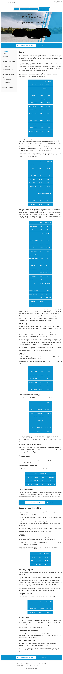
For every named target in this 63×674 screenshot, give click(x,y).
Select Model (24, 9)
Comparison (6, 51)
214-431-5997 (59, 4)
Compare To (33, 9)
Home (16, 9)
